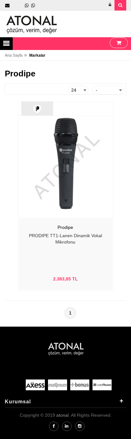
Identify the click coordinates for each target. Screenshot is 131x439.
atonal (62, 415)
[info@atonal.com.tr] (7, 5)
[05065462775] (33, 5)
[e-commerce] (32, 24)
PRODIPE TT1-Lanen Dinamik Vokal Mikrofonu (65, 238)
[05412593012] (27, 5)
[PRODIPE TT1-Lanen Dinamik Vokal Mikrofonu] (65, 163)
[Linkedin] (67, 426)
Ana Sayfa (14, 55)
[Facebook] (54, 426)
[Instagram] (80, 426)
